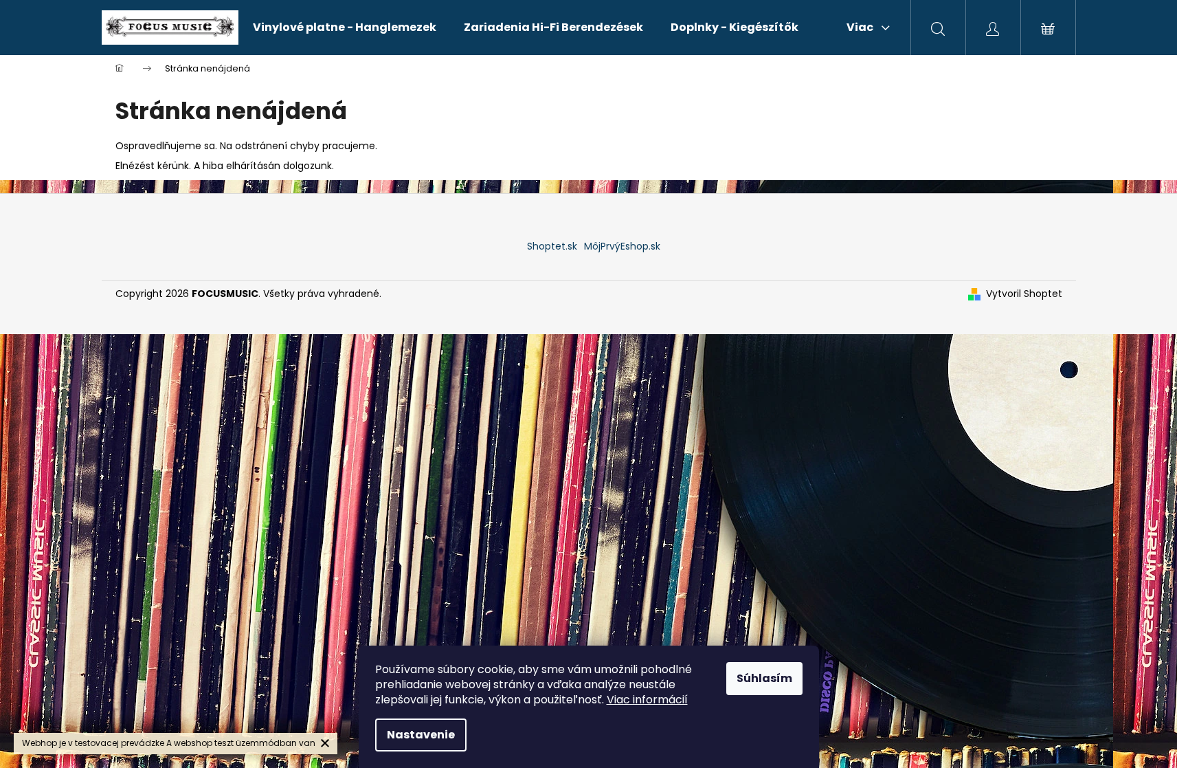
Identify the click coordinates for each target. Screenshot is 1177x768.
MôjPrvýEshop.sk (622, 246)
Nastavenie (421, 735)
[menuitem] (344, 27)
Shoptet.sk (552, 246)
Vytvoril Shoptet (1024, 293)
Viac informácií (647, 699)
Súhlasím (764, 678)
